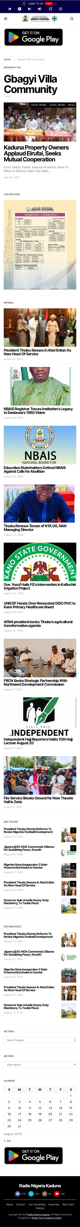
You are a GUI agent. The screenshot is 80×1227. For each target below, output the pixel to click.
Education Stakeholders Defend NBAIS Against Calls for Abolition (35, 469)
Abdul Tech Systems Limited (46, 1217)
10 (19, 1108)
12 (39, 1108)
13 (50, 1108)
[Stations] (60, 9)
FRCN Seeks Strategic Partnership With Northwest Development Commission (35, 682)
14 (60, 1108)
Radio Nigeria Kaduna (38, 1214)
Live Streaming (36, 1204)
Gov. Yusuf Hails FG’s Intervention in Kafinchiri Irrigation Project (40, 586)
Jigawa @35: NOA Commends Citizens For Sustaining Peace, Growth (29, 848)
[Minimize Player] (70, 9)
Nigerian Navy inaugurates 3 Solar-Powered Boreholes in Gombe (26, 866)
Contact (20, 1204)
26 (40, 1120)
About (9, 1204)
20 (50, 1114)
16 (9, 1114)
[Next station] (9, 9)
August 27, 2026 (13, 358)
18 (29, 1114)
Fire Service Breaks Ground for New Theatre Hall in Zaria (38, 800)
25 (30, 1120)
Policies (40, 1208)
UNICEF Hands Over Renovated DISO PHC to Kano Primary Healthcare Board (40, 605)
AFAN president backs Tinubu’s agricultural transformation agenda (38, 624)
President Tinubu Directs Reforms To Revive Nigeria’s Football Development (28, 830)
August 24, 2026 (13, 417)
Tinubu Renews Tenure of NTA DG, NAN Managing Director (35, 528)
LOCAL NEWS (38, 104)
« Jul (7, 1140)
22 (71, 1114)
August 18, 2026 (13, 612)
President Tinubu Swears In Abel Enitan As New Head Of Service (37, 352)
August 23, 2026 (13, 534)
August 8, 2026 (13, 806)
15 (70, 1108)
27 (50, 1120)
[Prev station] (29, 9)
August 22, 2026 (13, 593)
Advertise (54, 1204)
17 (19, 1114)
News (71, 104)
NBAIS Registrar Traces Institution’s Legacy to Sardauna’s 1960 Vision (38, 411)
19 (39, 1114)
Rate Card (68, 1204)
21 (60, 1114)
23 (9, 1120)
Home (7, 59)
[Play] (19, 9)
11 (29, 1108)
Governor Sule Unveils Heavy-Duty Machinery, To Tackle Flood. (26, 901)
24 (19, 1120)
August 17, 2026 (13, 689)
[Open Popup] (50, 9)
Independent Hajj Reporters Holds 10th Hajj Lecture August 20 (38, 741)
